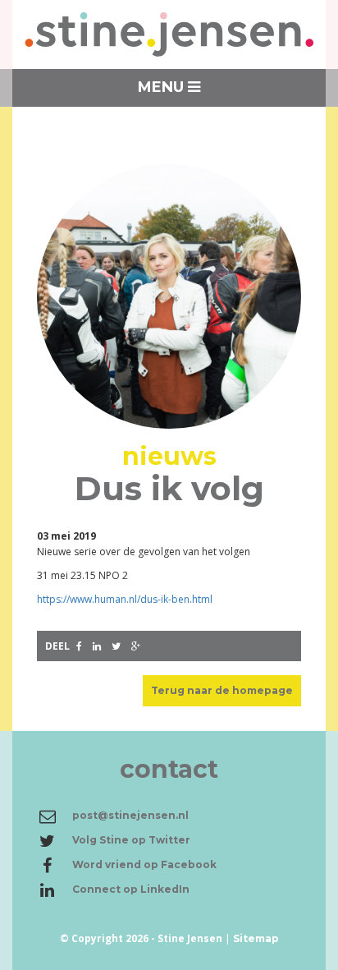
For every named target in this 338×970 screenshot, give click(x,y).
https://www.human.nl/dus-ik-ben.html (124, 599)
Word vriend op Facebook (144, 864)
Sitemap (256, 938)
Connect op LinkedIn (131, 889)
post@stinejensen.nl (130, 815)
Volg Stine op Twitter (131, 840)
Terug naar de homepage (222, 690)
